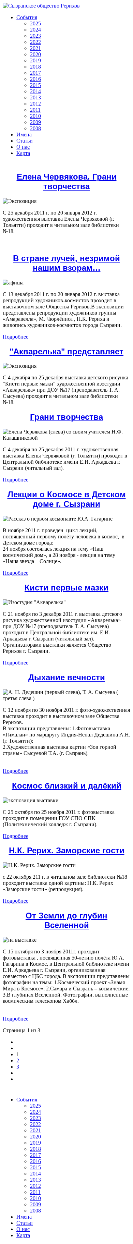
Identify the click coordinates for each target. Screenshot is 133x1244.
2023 (35, 36)
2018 (35, 67)
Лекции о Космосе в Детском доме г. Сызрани (67, 499)
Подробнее (15, 337)
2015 (35, 85)
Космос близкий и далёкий (66, 785)
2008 (35, 128)
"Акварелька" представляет (66, 351)
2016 (35, 79)
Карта (23, 153)
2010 (35, 116)
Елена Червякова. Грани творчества (67, 181)
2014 (35, 91)
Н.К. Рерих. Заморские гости (66, 850)
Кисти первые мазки (66, 587)
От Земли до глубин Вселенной (66, 920)
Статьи (24, 141)
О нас (23, 147)
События (26, 17)
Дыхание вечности (66, 677)
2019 (35, 60)
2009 (35, 122)
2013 (35, 97)
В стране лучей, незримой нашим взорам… (66, 263)
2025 (35, 23)
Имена (24, 134)
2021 (35, 48)
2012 (35, 104)
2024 (35, 30)
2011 (35, 110)
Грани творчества (66, 417)
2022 (35, 42)
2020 (35, 54)
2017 (35, 73)
